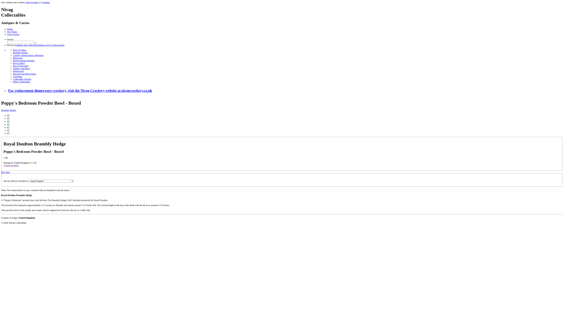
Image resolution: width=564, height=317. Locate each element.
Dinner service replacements (51, 45)
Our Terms (12, 32)
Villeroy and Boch (21, 68)
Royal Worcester (20, 66)
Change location (11, 165)
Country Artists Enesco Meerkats (28, 55)
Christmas (17, 76)
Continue (45, 2)
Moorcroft (17, 58)
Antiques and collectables (26, 45)
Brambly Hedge (20, 53)
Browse (10, 45)
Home (10, 29)
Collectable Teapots (22, 79)
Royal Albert (19, 63)
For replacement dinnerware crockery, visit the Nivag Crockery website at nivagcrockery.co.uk (80, 90)
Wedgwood (18, 71)
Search (10, 39)
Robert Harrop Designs (24, 60)
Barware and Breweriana (24, 74)
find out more (32, 2)
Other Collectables (21, 82)
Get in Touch (13, 34)
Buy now (5, 172)
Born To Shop (19, 50)
